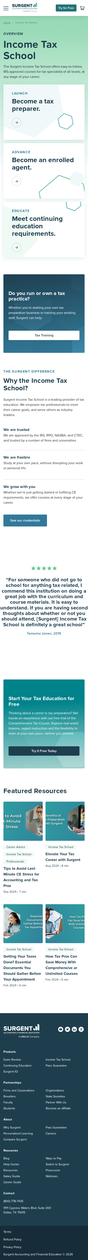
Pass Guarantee (56, 1065)
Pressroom (53, 1170)
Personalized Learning (18, 1133)
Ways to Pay (54, 1158)
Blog (6, 1158)
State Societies (55, 1096)
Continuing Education (17, 1065)
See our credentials (25, 520)
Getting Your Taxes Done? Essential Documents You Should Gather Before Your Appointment (22, 968)
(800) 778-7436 (13, 1201)
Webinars (52, 1176)
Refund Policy (12, 1239)
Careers (51, 1133)
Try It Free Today (44, 751)
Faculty (8, 1102)
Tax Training (44, 335)
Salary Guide (11, 1176)
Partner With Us (56, 1102)
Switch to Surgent (57, 1164)
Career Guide (12, 1182)
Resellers (9, 1096)
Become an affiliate (58, 1108)
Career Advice (15, 847)
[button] (6, 8)
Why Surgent (12, 1127)
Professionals (15, 861)
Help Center (11, 1164)
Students (9, 1108)
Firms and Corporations (18, 1090)
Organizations (55, 1090)
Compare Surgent (15, 1139)
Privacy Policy (12, 1247)
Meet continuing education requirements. (37, 226)
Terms (7, 1232)
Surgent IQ (10, 1071)
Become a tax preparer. (33, 105)
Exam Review (12, 1059)
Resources (10, 1170)
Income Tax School (18, 854)
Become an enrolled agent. (43, 164)
